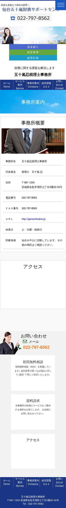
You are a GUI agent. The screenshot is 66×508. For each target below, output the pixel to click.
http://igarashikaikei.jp (33, 219)
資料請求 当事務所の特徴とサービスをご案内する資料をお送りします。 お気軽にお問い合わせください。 (33, 406)
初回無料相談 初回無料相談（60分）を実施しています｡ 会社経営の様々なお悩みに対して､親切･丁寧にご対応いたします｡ (33, 367)
